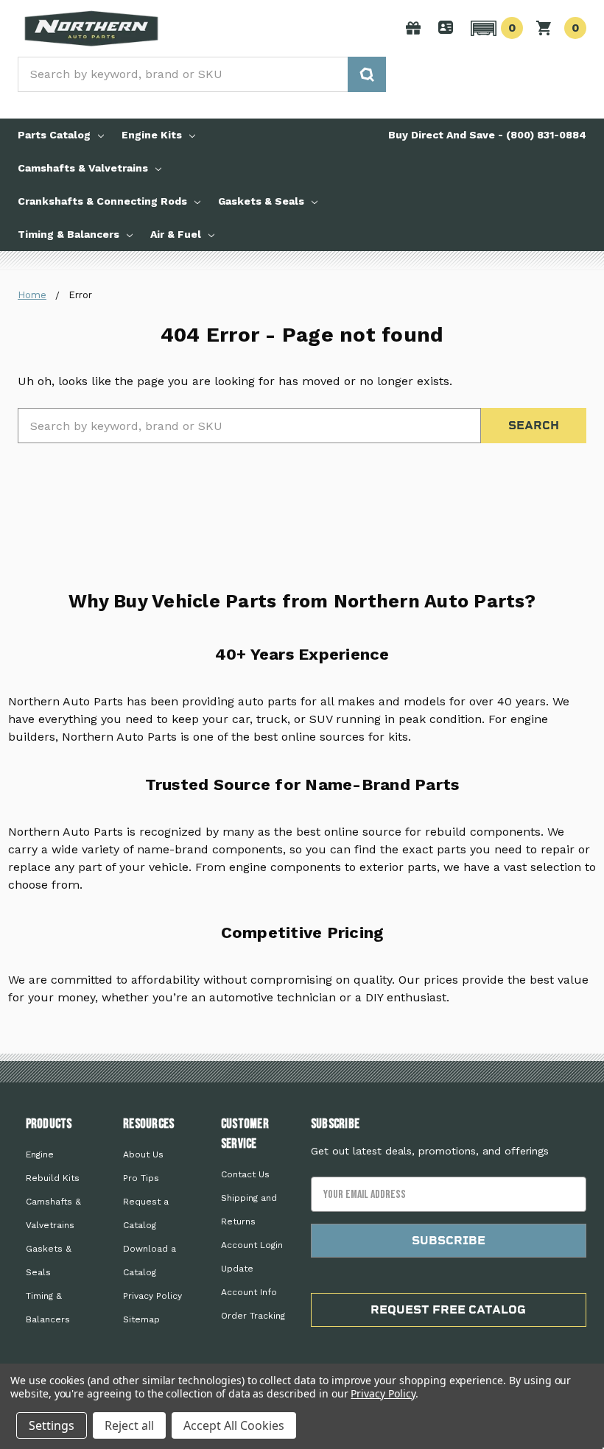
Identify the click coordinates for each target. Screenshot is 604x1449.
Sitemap (141, 1319)
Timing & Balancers (68, 234)
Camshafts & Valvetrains (83, 168)
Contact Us (245, 1174)
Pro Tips (141, 1178)
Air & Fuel (175, 234)
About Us (143, 1154)
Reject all (129, 1425)
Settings (51, 1425)
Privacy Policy (152, 1296)
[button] (495, 28)
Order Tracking (253, 1316)
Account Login (252, 1245)
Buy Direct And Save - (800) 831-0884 (487, 135)
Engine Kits (152, 135)
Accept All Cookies (233, 1425)
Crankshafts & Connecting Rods (102, 201)
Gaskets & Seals (261, 201)
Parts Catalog (54, 135)
